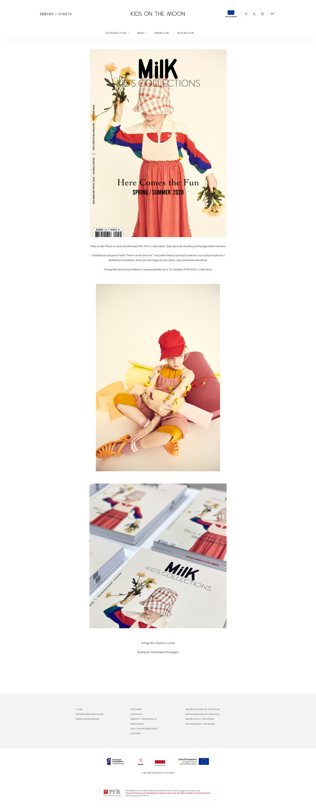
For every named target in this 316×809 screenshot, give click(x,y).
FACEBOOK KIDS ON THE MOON (202, 709)
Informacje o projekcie (232, 13)
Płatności (137, 714)
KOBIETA (65, 14)
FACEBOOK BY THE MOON (199, 719)
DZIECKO (47, 14)
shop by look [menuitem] (185, 32)
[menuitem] (272, 13)
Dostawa (136, 709)
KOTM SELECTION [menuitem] (116, 32)
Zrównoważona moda (90, 714)
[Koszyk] (262, 13)
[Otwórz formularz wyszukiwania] (246, 13)
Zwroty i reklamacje (144, 719)
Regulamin (137, 724)
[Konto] (254, 13)
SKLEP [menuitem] (140, 32)
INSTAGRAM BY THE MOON (200, 724)
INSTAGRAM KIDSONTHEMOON (202, 714)
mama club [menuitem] (162, 32)
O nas (79, 709)
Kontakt (136, 733)
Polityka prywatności (144, 728)
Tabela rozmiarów (87, 719)
